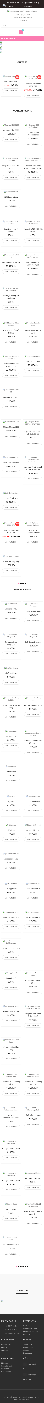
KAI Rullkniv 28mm (11, 1245)
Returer (4, 1347)
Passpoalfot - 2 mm (11, 917)
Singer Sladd (11, 1209)
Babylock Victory (11, 498)
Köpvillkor (27, 1334)
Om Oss (26, 1326)
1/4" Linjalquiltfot (33, 917)
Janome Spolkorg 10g (33, 705)
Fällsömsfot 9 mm (11, 1011)
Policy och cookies (30, 1331)
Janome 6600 (11, 609)
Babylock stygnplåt (33, 642)
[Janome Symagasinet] (11, 1301)
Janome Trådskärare (11, 948)
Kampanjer (27, 1353)
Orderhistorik (6, 1366)
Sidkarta (4, 1350)
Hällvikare (11, 830)
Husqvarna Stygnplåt (11, 1148)
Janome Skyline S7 (33, 362)
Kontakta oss (6, 1344)
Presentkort (28, 1347)
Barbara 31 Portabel (33, 611)
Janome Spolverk (11, 81)
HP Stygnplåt (11, 889)
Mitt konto (5, 1363)
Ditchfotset (11, 772)
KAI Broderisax (11, 197)
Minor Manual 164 (11, 427)
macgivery (18, 1397)
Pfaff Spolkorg (11, 673)
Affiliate (26, 1350)
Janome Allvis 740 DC (11, 262)
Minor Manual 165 (11, 463)
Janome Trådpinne (33, 1178)
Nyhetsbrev (6, 1372)
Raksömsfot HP (33, 889)
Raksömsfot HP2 (11, 859)
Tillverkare (27, 1344)
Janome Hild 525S (11, 130)
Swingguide (11, 736)
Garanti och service (30, 1329)
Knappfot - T (11, 978)
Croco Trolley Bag (11, 561)
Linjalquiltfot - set (33, 830)
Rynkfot (11, 802)
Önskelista (5, 1369)
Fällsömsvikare (33, 802)
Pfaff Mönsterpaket (33, 1115)
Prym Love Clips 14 (11, 397)
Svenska (28, 6)
